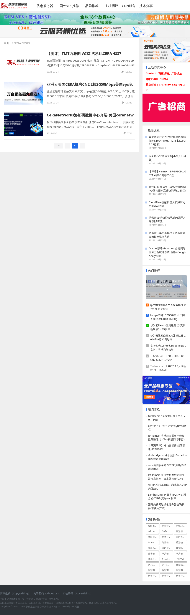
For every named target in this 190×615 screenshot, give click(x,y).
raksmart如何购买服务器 (153, 525)
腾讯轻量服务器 (181, 525)
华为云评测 (167, 553)
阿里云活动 (167, 542)
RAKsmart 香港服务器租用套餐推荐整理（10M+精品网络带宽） (167, 437)
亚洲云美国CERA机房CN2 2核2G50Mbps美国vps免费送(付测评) (90, 84)
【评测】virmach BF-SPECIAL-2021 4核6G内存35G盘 (167, 173)
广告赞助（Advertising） (78, 593)
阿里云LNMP (167, 575)
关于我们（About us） (46, 593)
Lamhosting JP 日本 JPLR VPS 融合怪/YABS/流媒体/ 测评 (167, 496)
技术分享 (146, 6)
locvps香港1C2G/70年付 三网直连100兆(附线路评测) (167, 317)
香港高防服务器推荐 (153, 548)
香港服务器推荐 (181, 531)
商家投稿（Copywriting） (15, 593)
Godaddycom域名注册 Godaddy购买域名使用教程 (167, 457)
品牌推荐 (92, 6)
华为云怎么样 (181, 553)
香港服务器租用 (153, 536)
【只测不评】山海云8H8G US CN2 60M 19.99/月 (167, 358)
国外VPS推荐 (69, 6)
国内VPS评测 (181, 536)
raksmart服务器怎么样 (153, 531)
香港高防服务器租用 (181, 570)
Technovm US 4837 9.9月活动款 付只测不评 (168, 368)
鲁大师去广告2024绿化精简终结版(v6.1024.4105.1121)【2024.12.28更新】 (167, 140)
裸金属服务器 (181, 564)
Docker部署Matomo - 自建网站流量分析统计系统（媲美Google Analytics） (167, 252)
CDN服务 (129, 6)
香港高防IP (153, 570)
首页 (6, 43)
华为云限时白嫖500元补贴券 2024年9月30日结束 (168, 337)
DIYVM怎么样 (153, 564)
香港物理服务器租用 (181, 542)
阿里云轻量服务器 (167, 536)
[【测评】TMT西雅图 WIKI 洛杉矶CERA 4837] (23, 62)
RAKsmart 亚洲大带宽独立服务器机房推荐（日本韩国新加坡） (166, 476)
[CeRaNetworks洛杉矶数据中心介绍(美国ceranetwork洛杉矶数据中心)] (23, 124)
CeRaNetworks (167, 531)
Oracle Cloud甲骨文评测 (181, 548)
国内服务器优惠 (167, 548)
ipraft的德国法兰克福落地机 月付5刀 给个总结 (168, 307)
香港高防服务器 (167, 570)
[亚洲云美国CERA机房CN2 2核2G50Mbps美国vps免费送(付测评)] (23, 93)
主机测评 (111, 6)
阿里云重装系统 (153, 575)
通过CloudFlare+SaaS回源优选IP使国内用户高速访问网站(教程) (167, 188)
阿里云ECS (167, 525)
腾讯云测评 (153, 559)
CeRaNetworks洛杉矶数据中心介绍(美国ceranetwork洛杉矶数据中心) (90, 115)
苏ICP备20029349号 (60, 606)
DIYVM (180, 559)
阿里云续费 (181, 575)
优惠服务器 (45, 6)
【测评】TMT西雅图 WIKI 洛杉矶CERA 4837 (84, 53)
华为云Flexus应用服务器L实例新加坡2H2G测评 (167, 327)
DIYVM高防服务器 (167, 564)
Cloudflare (167, 559)
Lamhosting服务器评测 (153, 542)
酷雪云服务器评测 (153, 553)
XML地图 (75, 606)
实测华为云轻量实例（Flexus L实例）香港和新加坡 (168, 347)
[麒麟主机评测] (13, 7)
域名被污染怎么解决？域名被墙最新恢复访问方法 (167, 234)
